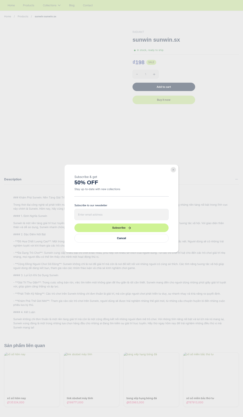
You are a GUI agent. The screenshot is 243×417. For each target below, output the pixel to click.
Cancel (121, 238)
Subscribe (118, 227)
